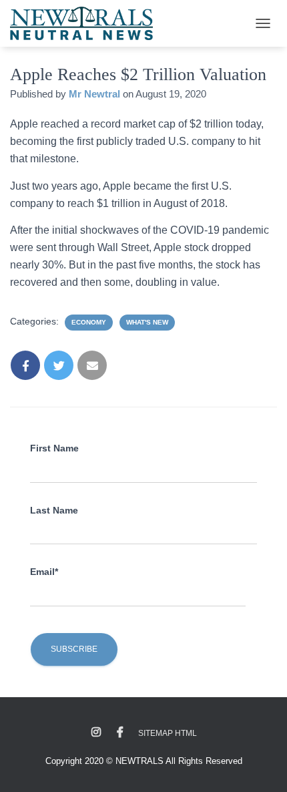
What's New (147, 322)
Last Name (54, 510)
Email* (44, 571)
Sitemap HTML (167, 733)
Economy (88, 322)
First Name (54, 448)
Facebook (120, 732)
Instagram (96, 732)
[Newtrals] (86, 23)
